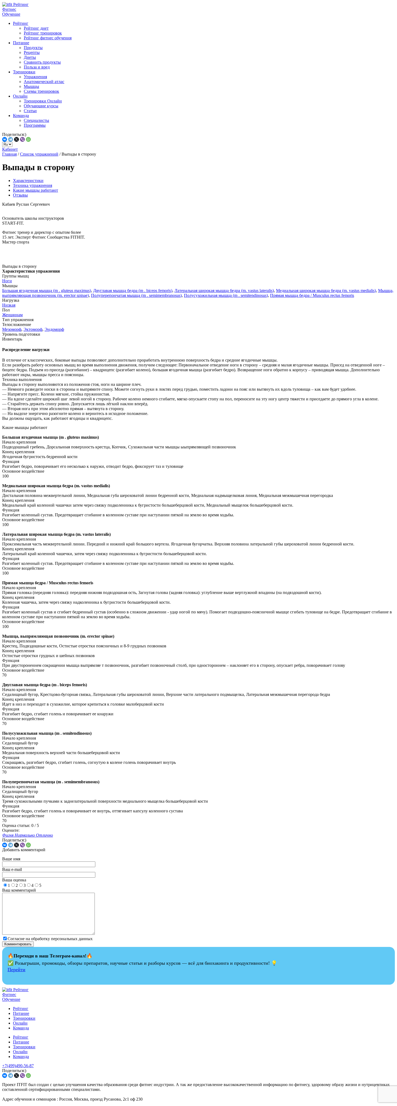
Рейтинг (20, 23)
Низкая (8, 305)
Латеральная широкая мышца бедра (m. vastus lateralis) (224, 290)
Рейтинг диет (36, 28)
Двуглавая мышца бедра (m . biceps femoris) (132, 290)
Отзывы (20, 195)
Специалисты (36, 120)
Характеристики (28, 180)
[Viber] (22, 139)
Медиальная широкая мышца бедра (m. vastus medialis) (326, 290)
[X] (16, 139)
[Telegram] (10, 139)
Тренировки (24, 72)
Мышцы (31, 86)
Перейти (16, 969)
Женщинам (12, 314)
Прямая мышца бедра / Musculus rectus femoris (312, 295)
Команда (21, 115)
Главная (9, 154)
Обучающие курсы (41, 106)
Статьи (30, 110)
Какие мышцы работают (35, 190)
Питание (21, 42)
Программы (35, 125)
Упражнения (35, 76)
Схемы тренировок (41, 91)
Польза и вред (37, 67)
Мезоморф (11, 329)
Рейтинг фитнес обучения (48, 38)
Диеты (30, 57)
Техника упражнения (32, 185)
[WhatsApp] (28, 139)
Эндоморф (54, 329)
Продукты (33, 47)
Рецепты (32, 52)
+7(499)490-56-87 (18, 1065)
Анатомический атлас (44, 81)
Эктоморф (32, 329)
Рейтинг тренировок (43, 33)
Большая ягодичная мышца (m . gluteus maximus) (46, 290)
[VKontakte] (4, 139)
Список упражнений (39, 154)
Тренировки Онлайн (43, 101)
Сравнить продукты (42, 62)
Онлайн (20, 96)
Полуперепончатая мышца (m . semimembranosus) (136, 295)
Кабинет (10, 149)
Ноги (7, 281)
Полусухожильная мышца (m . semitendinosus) (226, 295)
